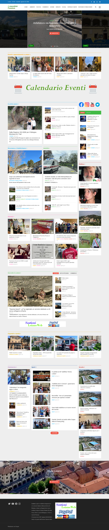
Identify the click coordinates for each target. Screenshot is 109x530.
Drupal (17, 526)
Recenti (88, 112)
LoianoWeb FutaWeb (13, 7)
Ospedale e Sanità (13, 354)
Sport (53, 376)
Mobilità (58, 7)
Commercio (45, 7)
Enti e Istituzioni (52, 20)
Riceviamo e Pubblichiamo (85, 7)
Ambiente (32, 7)
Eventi (58, 76)
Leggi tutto (55, 30)
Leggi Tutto (55, 481)
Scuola (64, 7)
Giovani (52, 7)
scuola (71, 238)
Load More (54, 433)
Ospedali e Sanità (72, 7)
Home (26, 7)
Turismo (11, 76)
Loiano (9, 1)
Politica (38, 7)
